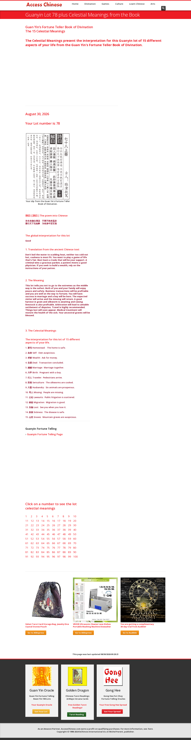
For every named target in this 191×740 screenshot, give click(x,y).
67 (58, 543)
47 (58, 534)
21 (26, 525)
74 (42, 547)
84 (42, 552)
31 (26, 529)
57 (58, 538)
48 (64, 534)
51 (26, 538)
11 (26, 520)
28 (64, 525)
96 (53, 556)
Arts (153, 3)
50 (74, 534)
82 (32, 552)
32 (32, 529)
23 (37, 525)
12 (32, 520)
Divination (90, 3)
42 (32, 534)
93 (37, 556)
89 (69, 552)
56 (53, 538)
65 (48, 543)
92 (32, 556)
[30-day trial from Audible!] (143, 621)
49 (69, 534)
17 (58, 520)
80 (74, 547)
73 (37, 547)
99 (69, 556)
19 (69, 520)
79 (69, 547)
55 (48, 538)
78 (64, 547)
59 (69, 538)
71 (26, 547)
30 (74, 525)
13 (37, 520)
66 (53, 543)
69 (69, 543)
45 (48, 534)
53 (37, 538)
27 (58, 525)
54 (42, 538)
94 (42, 556)
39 (69, 529)
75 (48, 547)
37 (58, 529)
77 (58, 547)
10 (74, 516)
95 (48, 556)
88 (64, 552)
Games (105, 3)
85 (48, 552)
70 (74, 543)
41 (26, 534)
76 (53, 547)
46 (53, 534)
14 (42, 520)
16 (53, 520)
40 (74, 529)
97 (58, 556)
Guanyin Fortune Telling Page (45, 434)
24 (42, 525)
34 (42, 529)
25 (48, 525)
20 (74, 520)
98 (64, 556)
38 (64, 529)
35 (48, 529)
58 (64, 538)
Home (75, 3)
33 (37, 529)
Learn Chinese (137, 3)
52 (32, 538)
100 (75, 556)
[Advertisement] (95, 73)
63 (37, 543)
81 (26, 552)
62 (32, 543)
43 (37, 534)
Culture (119, 3)
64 (42, 543)
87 (58, 552)
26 (53, 525)
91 (26, 556)
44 (42, 534)
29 (69, 525)
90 (74, 552)
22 (32, 525)
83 (37, 552)
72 (32, 547)
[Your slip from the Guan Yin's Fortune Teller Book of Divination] (47, 166)
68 (64, 543)
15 (48, 520)
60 (74, 538)
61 (26, 543)
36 (53, 529)
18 (64, 520)
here (150, 728)
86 (53, 552)
